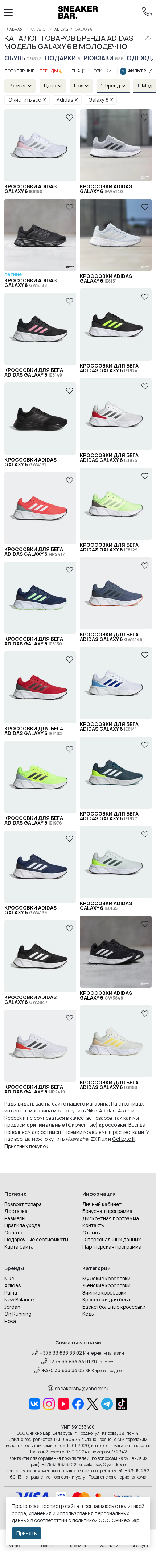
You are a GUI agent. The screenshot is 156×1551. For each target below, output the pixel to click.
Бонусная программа (107, 1211)
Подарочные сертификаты (36, 1239)
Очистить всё (24, 100)
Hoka (10, 1321)
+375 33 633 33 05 (63, 1370)
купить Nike (83, 1110)
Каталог (39, 29)
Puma (10, 1292)
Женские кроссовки (106, 1285)
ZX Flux (99, 1139)
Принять (26, 1533)
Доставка (16, 1211)
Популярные (19, 71)
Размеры (14, 1218)
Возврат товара (23, 1204)
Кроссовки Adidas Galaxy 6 (30, 189)
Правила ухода (22, 1225)
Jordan (12, 1307)
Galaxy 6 (98, 100)
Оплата (13, 1232)
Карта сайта (19, 1247)
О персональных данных (111, 1239)
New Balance (19, 1299)
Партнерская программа (111, 1247)
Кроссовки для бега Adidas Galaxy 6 (109, 368)
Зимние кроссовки (104, 1292)
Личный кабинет (102, 1204)
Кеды (88, 1314)
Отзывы (91, 1232)
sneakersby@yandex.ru (81, 1388)
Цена (74, 71)
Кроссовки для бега (106, 1299)
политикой (85, 1520)
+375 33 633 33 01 (69, 1361)
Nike (9, 1278)
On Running (18, 1314)
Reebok (13, 1118)
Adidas (61, 29)
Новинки (101, 71)
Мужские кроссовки (106, 1278)
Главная (13, 29)
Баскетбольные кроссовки (113, 1307)
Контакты (93, 1225)
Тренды (49, 71)
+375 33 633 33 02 (61, 1353)
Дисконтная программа (110, 1218)
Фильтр (134, 71)
